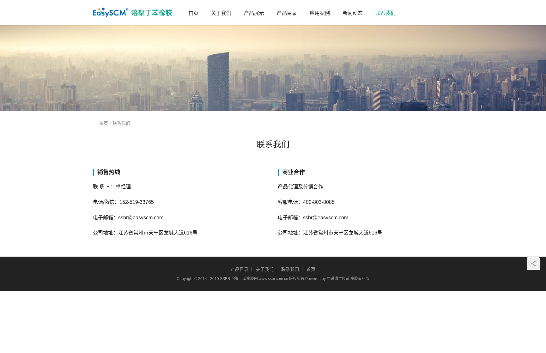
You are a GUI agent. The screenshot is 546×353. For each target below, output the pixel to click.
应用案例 (320, 13)
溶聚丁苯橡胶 (242, 279)
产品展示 (254, 13)
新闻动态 (353, 13)
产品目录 (287, 13)
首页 (193, 13)
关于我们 (221, 13)
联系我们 (385, 13)
